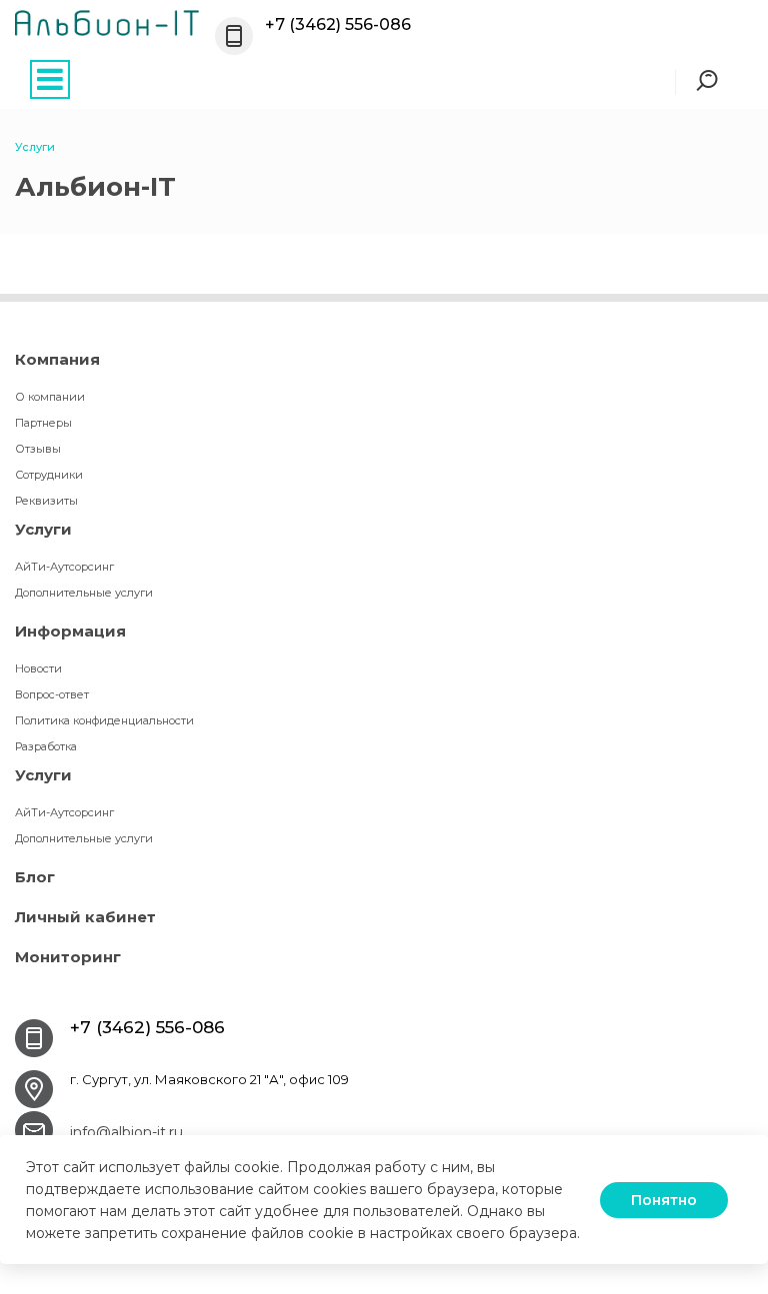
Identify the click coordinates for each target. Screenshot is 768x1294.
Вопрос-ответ (52, 694)
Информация (70, 631)
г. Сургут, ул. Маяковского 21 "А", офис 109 (209, 1079)
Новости (38, 668)
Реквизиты (46, 501)
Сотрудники (49, 475)
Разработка (46, 746)
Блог (35, 876)
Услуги (43, 529)
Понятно (664, 1200)
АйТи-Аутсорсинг (64, 567)
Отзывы (38, 449)
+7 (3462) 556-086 (338, 24)
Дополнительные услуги (84, 593)
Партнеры (43, 423)
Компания (57, 359)
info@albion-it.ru (126, 1132)
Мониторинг (68, 956)
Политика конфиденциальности (104, 720)
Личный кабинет (85, 916)
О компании (50, 397)
